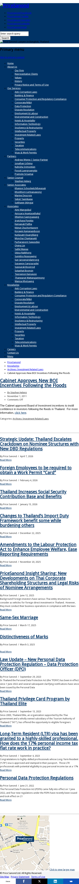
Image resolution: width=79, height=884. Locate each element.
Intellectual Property (25, 131)
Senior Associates (16, 184)
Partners (11, 156)
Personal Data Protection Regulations (36, 777)
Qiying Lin (20, 245)
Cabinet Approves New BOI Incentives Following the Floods (33, 383)
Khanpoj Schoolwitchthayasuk (30, 188)
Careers (11, 349)
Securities (20, 142)
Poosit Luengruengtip (26, 170)
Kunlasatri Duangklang (26, 235)
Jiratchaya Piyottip (24, 220)
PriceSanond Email (17, 27)
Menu (10, 356)
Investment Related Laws (28, 134)
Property (19, 138)
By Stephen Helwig (17, 392)
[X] (39, 881)
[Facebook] (24, 881)
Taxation (19, 145)
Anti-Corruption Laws (26, 92)
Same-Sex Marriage (19, 617)
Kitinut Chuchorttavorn (26, 227)
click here (20, 412)
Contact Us (13, 352)
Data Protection (23, 106)
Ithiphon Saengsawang (27, 217)
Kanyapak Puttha (23, 224)
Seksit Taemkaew (24, 199)
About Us (12, 66)
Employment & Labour (26, 113)
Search (5, 38)
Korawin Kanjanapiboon (27, 231)
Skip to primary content (12, 57)
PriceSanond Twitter (18, 16)
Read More (6, 460)
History (18, 81)
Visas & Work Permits (26, 152)
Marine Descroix (23, 195)
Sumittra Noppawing (26, 256)
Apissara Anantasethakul (27, 213)
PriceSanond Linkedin (18, 23)
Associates (13, 206)
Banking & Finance (24, 95)
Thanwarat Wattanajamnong (30, 277)
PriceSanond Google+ (18, 20)
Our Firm (19, 70)
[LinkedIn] (55, 881)
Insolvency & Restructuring (29, 127)
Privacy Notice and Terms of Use (32, 84)
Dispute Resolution (24, 109)
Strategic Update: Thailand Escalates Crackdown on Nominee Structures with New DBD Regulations (39, 444)
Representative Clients (26, 74)
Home (10, 63)
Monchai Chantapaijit (26, 238)
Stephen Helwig (23, 181)
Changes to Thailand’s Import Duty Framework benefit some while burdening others (34, 520)
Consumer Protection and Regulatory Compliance (41, 99)
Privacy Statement (20, 876)
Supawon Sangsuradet (27, 263)
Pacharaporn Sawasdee (27, 242)
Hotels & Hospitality (25, 120)
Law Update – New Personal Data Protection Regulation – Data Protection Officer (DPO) (39, 664)
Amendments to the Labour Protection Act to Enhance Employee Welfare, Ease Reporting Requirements (38, 549)
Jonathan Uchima (24, 163)
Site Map (4, 876)
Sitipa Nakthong (23, 252)
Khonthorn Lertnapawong (28, 192)
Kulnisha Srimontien (25, 167)
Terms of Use (38, 876)
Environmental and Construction (31, 116)
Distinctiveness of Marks (24, 636)
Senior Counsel (15, 177)
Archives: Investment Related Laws (31, 418)
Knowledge (13, 285)
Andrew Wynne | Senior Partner (31, 159)
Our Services (14, 88)
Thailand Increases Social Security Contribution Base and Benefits (33, 494)
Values (18, 77)
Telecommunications (25, 149)
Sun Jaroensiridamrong (27, 259)
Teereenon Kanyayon (26, 274)
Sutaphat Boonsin (24, 270)
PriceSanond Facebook (19, 13)
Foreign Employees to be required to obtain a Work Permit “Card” (36, 470)
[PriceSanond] (14, 5)
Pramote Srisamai (24, 174)
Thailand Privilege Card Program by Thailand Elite (35, 701)
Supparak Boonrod (25, 267)
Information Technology (27, 124)
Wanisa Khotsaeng (24, 281)
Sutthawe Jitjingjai (24, 202)
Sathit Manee (21, 249)
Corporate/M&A (23, 102)
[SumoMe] (71, 881)
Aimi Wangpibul (23, 209)
